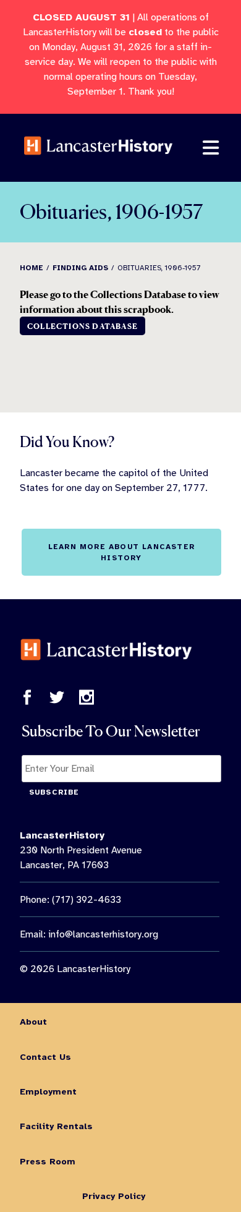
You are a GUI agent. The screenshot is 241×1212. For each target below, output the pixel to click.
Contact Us (45, 1056)
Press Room (47, 1161)
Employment (48, 1091)
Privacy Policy (113, 1195)
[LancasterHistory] (98, 163)
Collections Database (82, 326)
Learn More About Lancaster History (121, 552)
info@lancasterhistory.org (103, 934)
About (33, 1021)
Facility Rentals (56, 1126)
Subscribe (54, 792)
